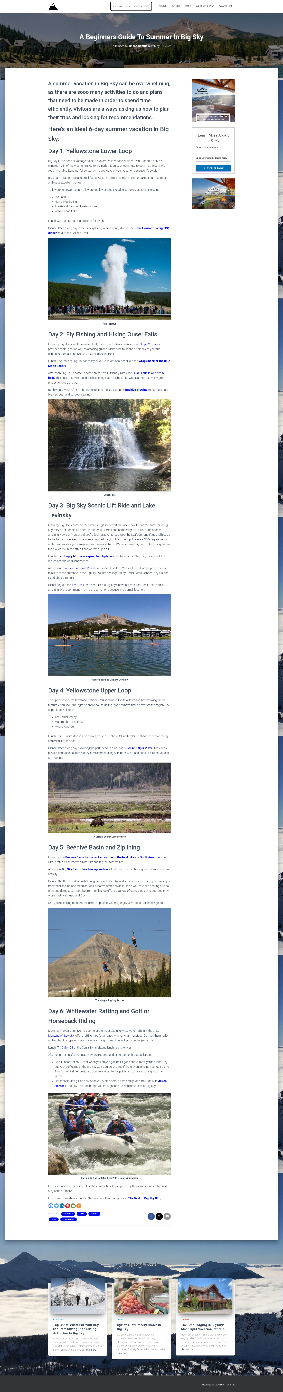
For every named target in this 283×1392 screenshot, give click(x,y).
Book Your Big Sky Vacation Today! (131, 6)
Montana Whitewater (61, 1035)
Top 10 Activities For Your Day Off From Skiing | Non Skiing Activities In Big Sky (76, 1329)
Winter (163, 6)
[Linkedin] (62, 1205)
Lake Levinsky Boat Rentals (79, 568)
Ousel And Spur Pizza (137, 748)
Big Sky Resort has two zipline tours (86, 869)
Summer (175, 6)
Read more (90, 1349)
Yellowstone (225, 6)
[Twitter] (56, 1205)
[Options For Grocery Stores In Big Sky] (141, 1295)
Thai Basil (78, 585)
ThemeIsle (229, 1384)
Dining (188, 6)
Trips (53, 1219)
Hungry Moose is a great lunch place (87, 556)
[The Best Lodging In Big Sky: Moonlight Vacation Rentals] (205, 1295)
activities (68, 1214)
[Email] (73, 1205)
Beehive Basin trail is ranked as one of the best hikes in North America (112, 857)
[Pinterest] (67, 1205)
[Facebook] (50, 1205)
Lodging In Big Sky (205, 6)
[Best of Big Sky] (53, 6)
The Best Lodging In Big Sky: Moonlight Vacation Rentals (202, 1327)
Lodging (185, 1319)
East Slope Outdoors (147, 344)
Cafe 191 (67, 1047)
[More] (78, 1205)
